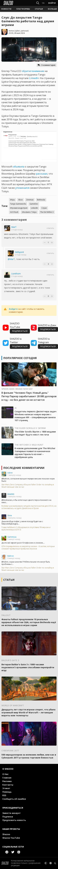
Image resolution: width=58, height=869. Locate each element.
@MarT (11, 259)
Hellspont (19, 252)
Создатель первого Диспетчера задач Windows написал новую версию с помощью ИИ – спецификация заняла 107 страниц (35, 416)
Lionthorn (16, 273)
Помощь (6, 791)
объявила (18, 166)
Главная (6, 777)
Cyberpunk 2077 (10, 750)
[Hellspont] (11, 253)
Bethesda (41, 199)
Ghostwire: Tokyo (29, 212)
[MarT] (7, 228)
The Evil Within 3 (47, 212)
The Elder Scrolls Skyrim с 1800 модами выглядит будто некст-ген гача (35, 433)
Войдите (13, 309)
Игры (12, 199)
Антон (11, 30)
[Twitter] (12, 852)
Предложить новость (14, 820)
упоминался (22, 187)
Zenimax (29, 199)
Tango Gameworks (18, 204)
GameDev (34, 204)
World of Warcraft (12, 705)
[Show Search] (37, 2)
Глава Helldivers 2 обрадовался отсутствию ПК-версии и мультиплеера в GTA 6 (25, 528)
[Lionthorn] (7, 275)
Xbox (20, 199)
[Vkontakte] (18, 852)
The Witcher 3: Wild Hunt (29, 444)
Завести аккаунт (11, 813)
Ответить (50, 228)
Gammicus (11, 537)
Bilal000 (10, 494)
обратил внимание (33, 71)
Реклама (7, 781)
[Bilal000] (3, 495)
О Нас (5, 774)
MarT (14, 227)
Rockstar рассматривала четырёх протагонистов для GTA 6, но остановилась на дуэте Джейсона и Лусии (29, 507)
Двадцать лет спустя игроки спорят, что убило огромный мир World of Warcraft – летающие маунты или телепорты (28, 712)
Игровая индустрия (18, 208)
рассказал (41, 173)
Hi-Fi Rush (14, 212)
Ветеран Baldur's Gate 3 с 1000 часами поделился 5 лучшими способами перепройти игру (27, 667)
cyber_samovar (21, 30)
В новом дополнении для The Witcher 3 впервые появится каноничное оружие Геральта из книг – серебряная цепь (35, 453)
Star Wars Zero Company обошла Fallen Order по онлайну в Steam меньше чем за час (27, 485)
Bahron (10, 556)
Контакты (7, 784)
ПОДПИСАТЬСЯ (20, 331)
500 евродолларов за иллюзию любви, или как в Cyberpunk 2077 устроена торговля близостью (28, 756)
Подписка (7, 816)
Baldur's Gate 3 (10, 660)
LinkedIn (34, 78)
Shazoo (6, 834)
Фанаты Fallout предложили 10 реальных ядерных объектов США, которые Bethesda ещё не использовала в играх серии (28, 622)
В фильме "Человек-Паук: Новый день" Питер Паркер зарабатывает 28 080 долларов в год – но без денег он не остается (29, 396)
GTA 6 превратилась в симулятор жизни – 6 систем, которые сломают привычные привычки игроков (28, 547)
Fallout (6, 615)
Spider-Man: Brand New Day (17, 388)
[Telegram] (6, 852)
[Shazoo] (8, 3)
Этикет (6, 788)
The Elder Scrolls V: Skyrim (30, 428)
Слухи (44, 208)
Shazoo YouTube (11, 837)
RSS (4, 795)
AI (16, 407)
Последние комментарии (23, 468)
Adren (10, 473)
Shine (9, 515)
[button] (6, 9)
